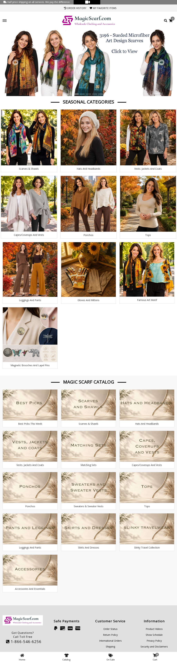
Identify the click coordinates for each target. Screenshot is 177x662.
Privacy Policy (154, 640)
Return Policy (110, 634)
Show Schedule (154, 634)
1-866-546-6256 (25, 641)
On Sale (110, 659)
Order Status (110, 629)
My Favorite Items (104, 8)
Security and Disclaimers (154, 646)
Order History (76, 8)
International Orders (110, 640)
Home (22, 659)
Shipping (110, 646)
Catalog (66, 659)
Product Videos (154, 629)
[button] (15, 63)
